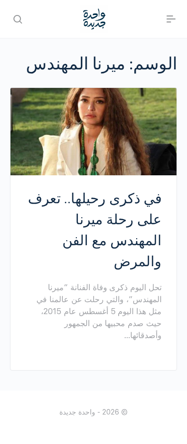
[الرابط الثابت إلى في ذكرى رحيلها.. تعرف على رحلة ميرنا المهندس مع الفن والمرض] (93, 131)
